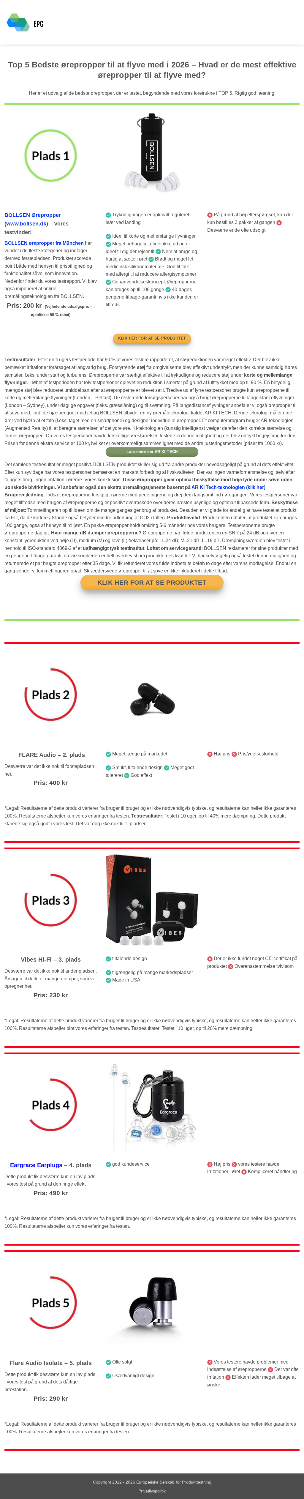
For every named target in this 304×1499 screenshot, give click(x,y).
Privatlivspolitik (152, 1491)
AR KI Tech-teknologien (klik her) (228, 487)
